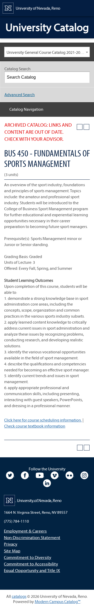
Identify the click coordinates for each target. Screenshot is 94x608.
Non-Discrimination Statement (32, 537)
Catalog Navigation (26, 109)
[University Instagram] (84, 474)
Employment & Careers (25, 531)
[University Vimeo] (55, 474)
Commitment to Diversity (27, 557)
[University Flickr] (70, 474)
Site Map (12, 550)
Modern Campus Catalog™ (57, 601)
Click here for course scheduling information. (43, 420)
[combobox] (47, 52)
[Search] (84, 77)
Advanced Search (19, 94)
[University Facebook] (25, 474)
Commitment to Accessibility (31, 563)
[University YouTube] (40, 474)
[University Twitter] (10, 474)
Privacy (10, 544)
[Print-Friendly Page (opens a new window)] (80, 127)
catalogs (19, 596)
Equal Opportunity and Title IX (32, 570)
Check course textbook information (34, 426)
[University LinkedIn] (47, 482)
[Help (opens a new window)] (86, 127)
